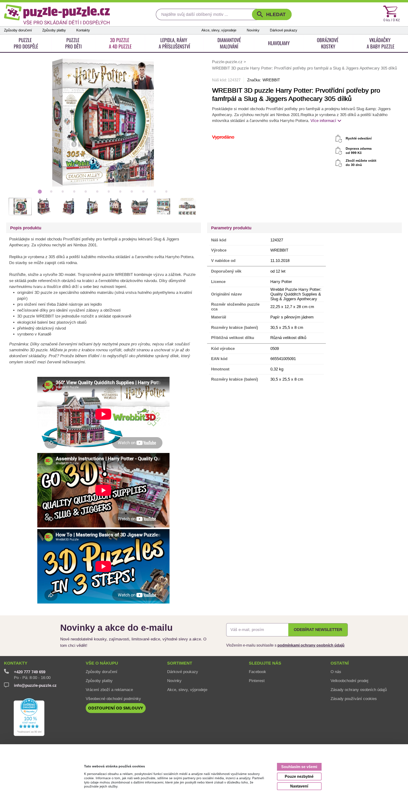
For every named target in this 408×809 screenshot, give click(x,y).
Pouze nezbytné (299, 776)
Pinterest (257, 680)
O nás (336, 671)
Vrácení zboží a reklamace (109, 689)
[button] (272, 14)
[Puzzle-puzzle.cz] (57, 14)
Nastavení (299, 786)
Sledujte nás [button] (265, 663)
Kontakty (83, 30)
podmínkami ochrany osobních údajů (310, 645)
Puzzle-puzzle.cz (228, 61)
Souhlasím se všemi (299, 767)
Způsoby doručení (18, 30)
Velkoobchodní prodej (349, 680)
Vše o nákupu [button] (102, 663)
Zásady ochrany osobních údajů (359, 689)
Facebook (257, 671)
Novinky (253, 30)
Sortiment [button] (179, 663)
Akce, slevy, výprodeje (218, 30)
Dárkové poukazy (283, 30)
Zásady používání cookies (354, 698)
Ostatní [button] (340, 663)
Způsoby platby (54, 30)
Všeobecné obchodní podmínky (113, 698)
